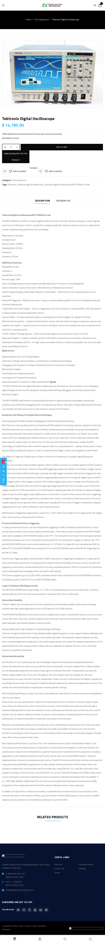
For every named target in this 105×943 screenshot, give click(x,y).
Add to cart (61, 147)
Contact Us (59, 868)
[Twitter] (3, 471)
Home (28, 19)
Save (3, 461)
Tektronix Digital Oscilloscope (30, 184)
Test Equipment (41, 19)
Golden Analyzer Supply (27, 926)
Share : (3, 480)
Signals (53, 381)
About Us (58, 864)
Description (42, 200)
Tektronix (12, 184)
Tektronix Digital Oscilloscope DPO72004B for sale (67, 184)
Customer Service (86, 864)
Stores (57, 873)
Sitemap (82, 868)
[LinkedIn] (3, 466)
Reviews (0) (63, 200)
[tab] (42, 201)
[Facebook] (3, 475)
